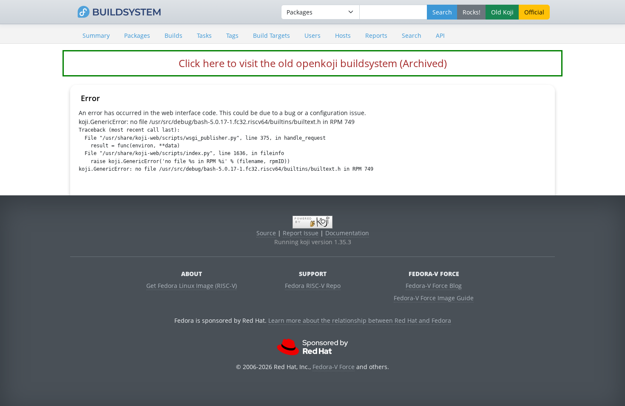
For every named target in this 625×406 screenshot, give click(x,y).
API (440, 35)
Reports (376, 35)
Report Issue (300, 233)
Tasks (204, 35)
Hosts (343, 35)
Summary (96, 35)
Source (266, 233)
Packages (137, 35)
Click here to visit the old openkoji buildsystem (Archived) (313, 63)
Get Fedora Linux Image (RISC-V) (191, 286)
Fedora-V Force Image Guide (434, 298)
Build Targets (271, 35)
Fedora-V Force (333, 367)
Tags (232, 35)
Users (312, 35)
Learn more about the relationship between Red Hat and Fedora (359, 320)
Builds (173, 35)
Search (411, 35)
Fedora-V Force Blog (434, 286)
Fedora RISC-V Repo (313, 286)
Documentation (347, 233)
